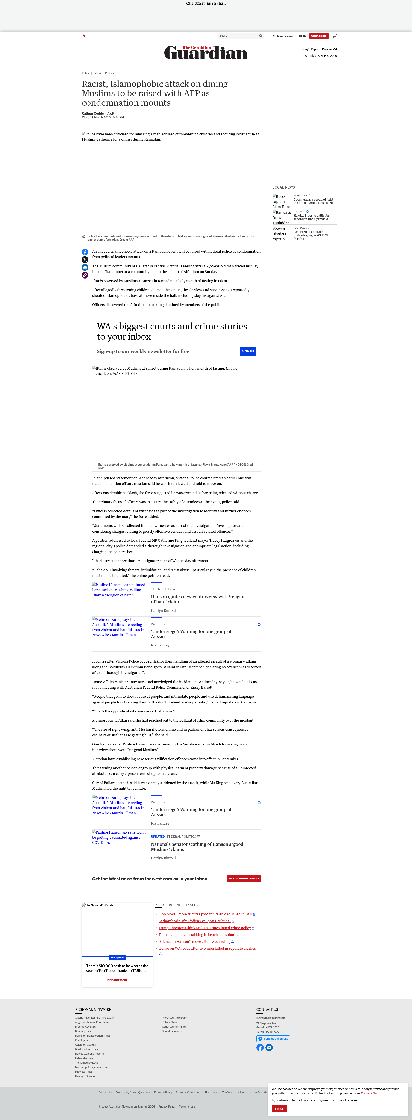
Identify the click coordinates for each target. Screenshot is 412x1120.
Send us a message (276, 1038)
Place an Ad (329, 49)
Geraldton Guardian (86, 1044)
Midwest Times (83, 1071)
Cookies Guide (371, 1093)
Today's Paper (309, 49)
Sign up (248, 351)
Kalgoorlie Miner (84, 1058)
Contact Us (105, 1092)
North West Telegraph (174, 1017)
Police (85, 73)
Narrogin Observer (85, 1076)
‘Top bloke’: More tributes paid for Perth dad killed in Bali (205, 914)
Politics (109, 73)
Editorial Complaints (188, 1092)
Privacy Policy (167, 1106)
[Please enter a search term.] (261, 36)
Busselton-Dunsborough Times (92, 1035)
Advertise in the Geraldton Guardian (259, 1092)
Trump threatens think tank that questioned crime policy (205, 928)
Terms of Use (187, 1106)
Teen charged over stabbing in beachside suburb (197, 935)
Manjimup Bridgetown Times (91, 1067)
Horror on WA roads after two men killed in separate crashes (207, 948)
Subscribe (319, 36)
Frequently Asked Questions (133, 1092)
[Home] (84, 36)
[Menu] (77, 36)
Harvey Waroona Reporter (90, 1053)
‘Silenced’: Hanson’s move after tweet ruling (194, 941)
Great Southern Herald (87, 1049)
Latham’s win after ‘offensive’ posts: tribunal (195, 921)
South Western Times (174, 1026)
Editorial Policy (163, 1092)
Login (302, 36)
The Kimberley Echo (86, 1062)
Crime (97, 73)
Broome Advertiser (85, 1026)
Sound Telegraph (172, 1031)
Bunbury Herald (84, 1031)
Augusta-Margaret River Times (92, 1022)
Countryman (82, 1040)
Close (279, 1109)
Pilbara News (169, 1022)
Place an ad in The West (219, 1092)
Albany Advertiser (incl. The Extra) (94, 1017)
